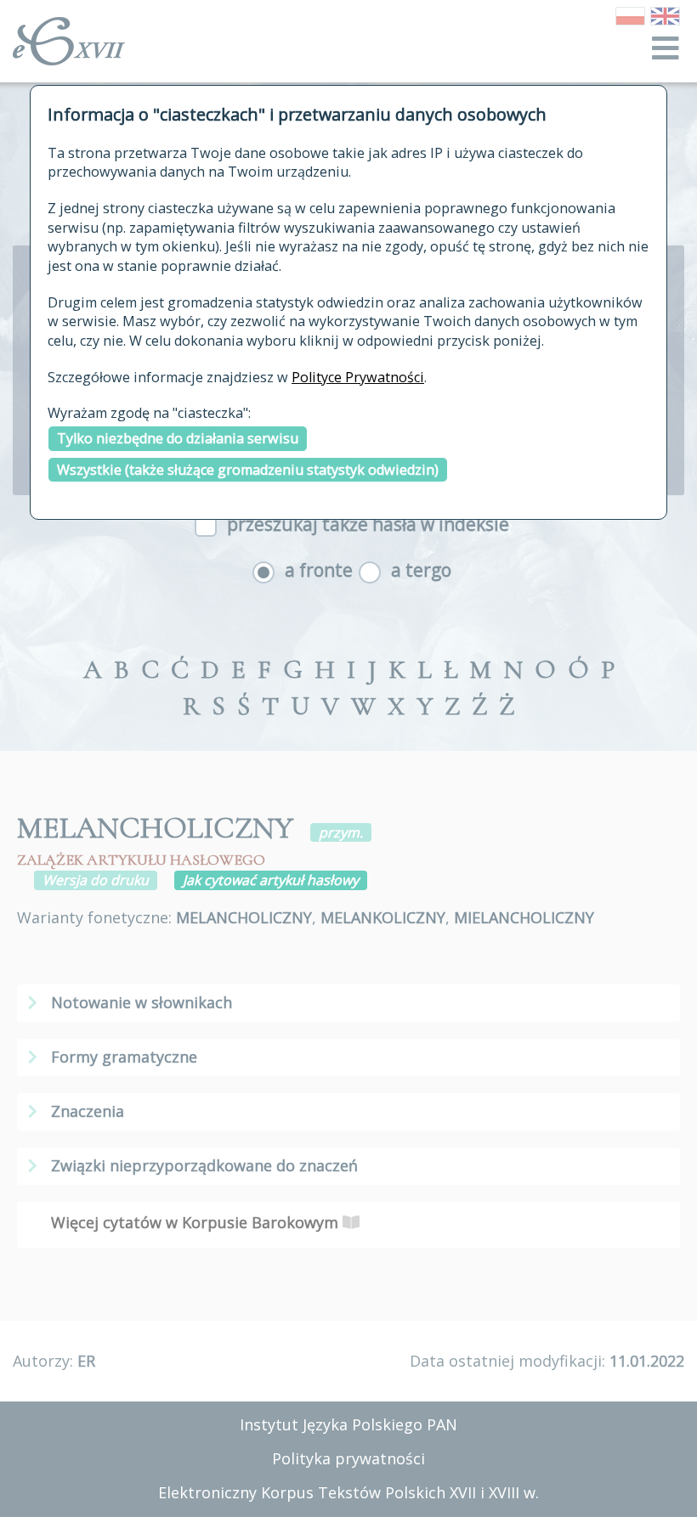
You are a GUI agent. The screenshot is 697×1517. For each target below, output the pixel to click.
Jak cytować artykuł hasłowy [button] (271, 880)
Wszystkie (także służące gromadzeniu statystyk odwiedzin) (248, 469)
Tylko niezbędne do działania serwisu (177, 438)
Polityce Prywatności (358, 377)
